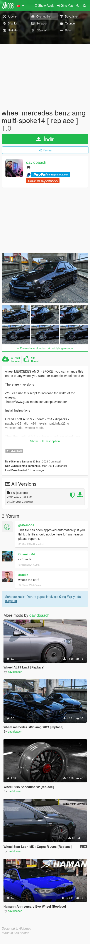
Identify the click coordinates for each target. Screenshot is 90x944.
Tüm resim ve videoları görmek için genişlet (45, 348)
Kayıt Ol (11, 601)
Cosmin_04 (26, 554)
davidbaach (36, 162)
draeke (23, 575)
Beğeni (35, 361)
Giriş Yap (65, 596)
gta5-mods (26, 525)
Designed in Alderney (16, 928)
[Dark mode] (78, 5)
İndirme (15, 361)
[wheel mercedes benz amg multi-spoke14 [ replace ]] (45, 278)
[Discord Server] (28, 167)
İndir (48, 139)
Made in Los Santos (15, 933)
